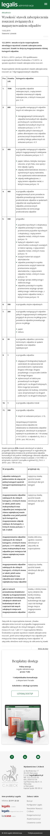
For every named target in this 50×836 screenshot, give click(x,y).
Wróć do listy (43, 649)
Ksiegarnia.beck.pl (34, 815)
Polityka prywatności (35, 833)
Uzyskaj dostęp (25, 693)
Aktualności (6, 12)
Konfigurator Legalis (34, 805)
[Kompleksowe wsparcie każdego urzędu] (17, 5)
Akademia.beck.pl (34, 819)
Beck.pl (29, 801)
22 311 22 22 (14, 800)
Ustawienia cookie (34, 822)
